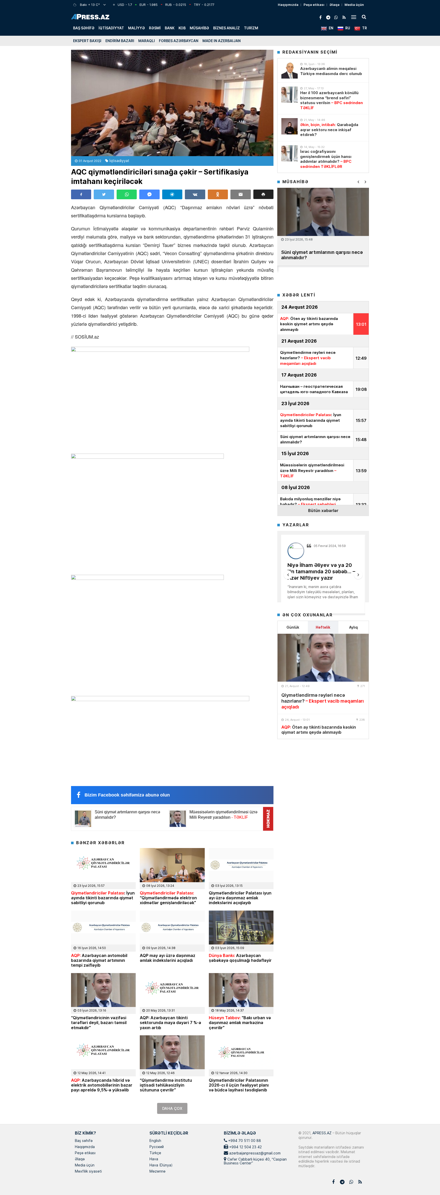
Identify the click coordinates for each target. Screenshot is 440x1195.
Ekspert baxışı (87, 40)
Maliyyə (136, 28)
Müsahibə (199, 28)
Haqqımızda (288, 4)
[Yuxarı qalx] (426, 1181)
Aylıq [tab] (353, 627)
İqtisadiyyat (111, 28)
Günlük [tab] (292, 627)
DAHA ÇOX (172, 1108)
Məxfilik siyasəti (88, 1171)
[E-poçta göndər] (240, 194)
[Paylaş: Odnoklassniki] (218, 194)
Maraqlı (146, 40)
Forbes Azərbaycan (178, 40)
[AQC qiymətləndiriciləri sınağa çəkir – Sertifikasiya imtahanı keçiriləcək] (172, 103)
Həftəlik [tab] (323, 627)
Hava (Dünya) (160, 1165)
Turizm (251, 28)
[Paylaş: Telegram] (172, 194)
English (155, 1141)
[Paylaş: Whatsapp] (127, 194)
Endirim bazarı (119, 40)
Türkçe (155, 1153)
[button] (263, 194)
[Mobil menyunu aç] (354, 17)
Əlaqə (334, 4)
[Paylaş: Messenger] (149, 194)
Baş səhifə (83, 28)
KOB (182, 28)
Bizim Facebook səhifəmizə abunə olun (127, 795)
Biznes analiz (226, 28)
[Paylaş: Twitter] (104, 194)
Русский (156, 1147)
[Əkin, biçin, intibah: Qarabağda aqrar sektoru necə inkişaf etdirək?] (289, 126)
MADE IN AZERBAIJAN (221, 40)
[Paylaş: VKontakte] (195, 194)
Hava (153, 1159)
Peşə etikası (314, 4)
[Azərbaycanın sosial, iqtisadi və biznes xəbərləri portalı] (90, 16)
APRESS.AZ (321, 1132)
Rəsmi (155, 28)
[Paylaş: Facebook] (81, 194)
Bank (169, 28)
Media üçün (354, 4)
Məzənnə (157, 1171)
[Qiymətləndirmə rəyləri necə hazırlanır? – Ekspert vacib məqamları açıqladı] (323, 658)
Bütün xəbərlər (323, 510)
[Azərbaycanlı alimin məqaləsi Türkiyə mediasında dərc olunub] (289, 70)
